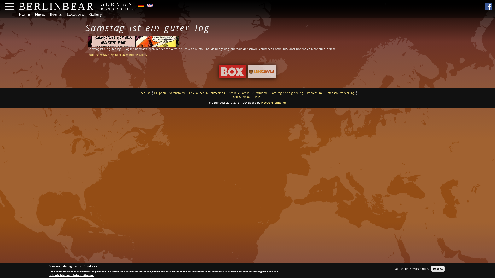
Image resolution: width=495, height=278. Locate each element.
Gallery (95, 14)
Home (24, 14)
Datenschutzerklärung (340, 93)
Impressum (314, 93)
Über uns (144, 93)
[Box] (232, 73)
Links (257, 97)
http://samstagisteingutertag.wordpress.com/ (117, 55)
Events (56, 14)
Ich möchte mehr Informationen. (72, 275)
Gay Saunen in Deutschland (207, 93)
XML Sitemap (241, 97)
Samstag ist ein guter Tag (287, 93)
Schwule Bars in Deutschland (248, 93)
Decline (438, 268)
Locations (75, 14)
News (40, 14)
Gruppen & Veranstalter (169, 93)
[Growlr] (262, 73)
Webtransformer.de (274, 102)
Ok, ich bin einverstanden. (412, 268)
